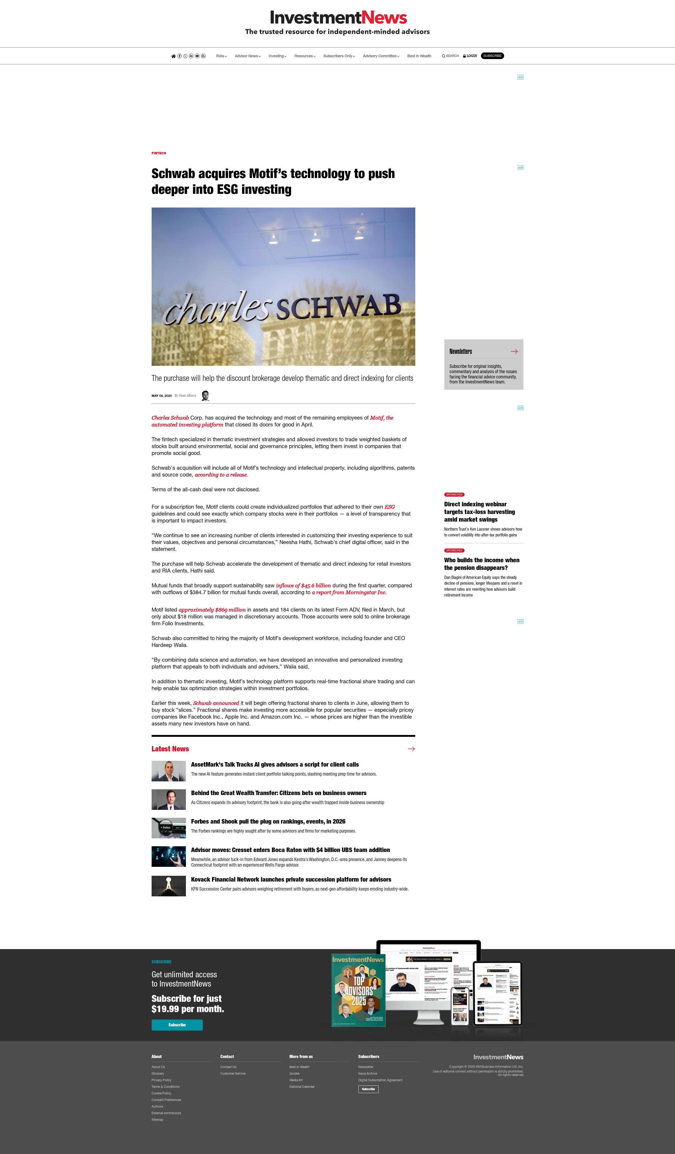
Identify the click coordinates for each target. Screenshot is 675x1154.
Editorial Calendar (302, 1087)
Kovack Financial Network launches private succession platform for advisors (291, 879)
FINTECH (159, 153)
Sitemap (157, 1120)
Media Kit (296, 1080)
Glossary (158, 1073)
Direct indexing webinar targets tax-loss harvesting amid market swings (479, 512)
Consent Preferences (166, 1100)
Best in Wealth (419, 56)
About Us (158, 1067)
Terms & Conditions (166, 1087)
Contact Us (228, 1067)
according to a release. (222, 475)
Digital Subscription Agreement (380, 1080)
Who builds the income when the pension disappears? (481, 563)
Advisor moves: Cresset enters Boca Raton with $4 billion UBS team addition (290, 850)
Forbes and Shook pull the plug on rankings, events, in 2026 (268, 821)
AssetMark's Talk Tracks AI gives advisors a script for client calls (275, 764)
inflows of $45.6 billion (303, 585)
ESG (390, 507)
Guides (295, 1073)
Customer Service (232, 1073)
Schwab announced (216, 703)
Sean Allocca (187, 395)
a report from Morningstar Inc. (349, 592)
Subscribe (177, 1024)
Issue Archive (367, 1073)
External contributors (166, 1113)
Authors (157, 1106)
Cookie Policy (161, 1093)
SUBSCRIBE (493, 56)
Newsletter (365, 1067)
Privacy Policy (161, 1080)
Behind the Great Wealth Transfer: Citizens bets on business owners (279, 793)
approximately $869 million (212, 610)
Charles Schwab (171, 418)
